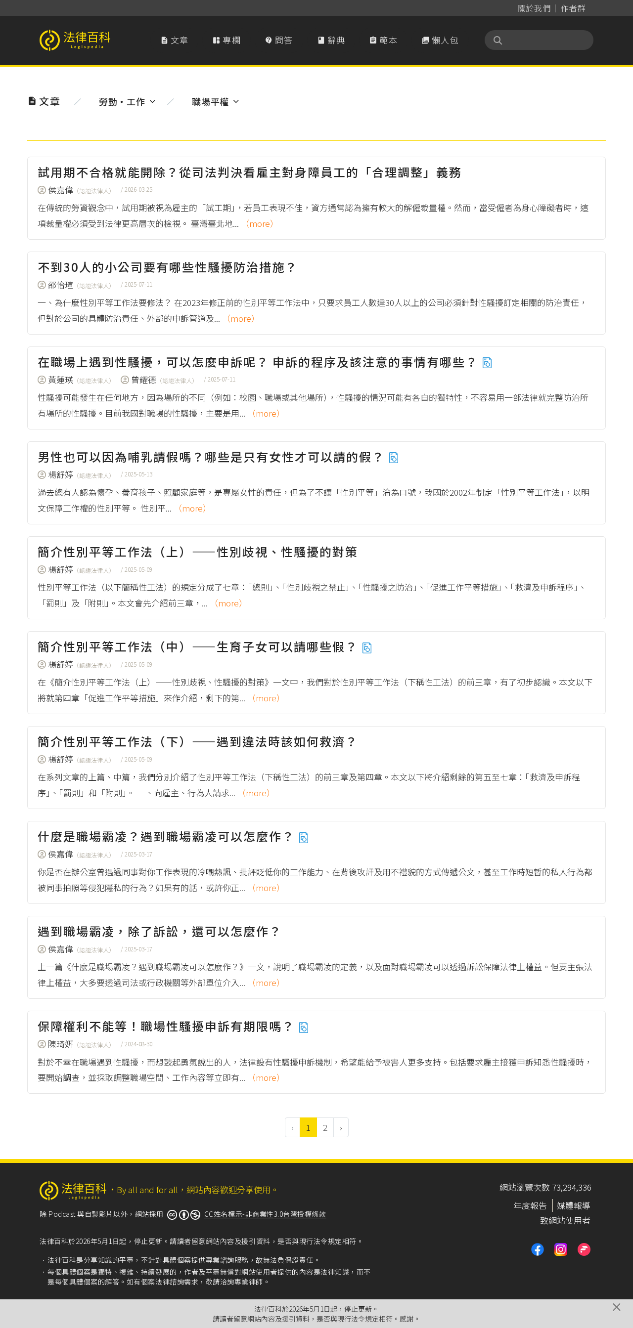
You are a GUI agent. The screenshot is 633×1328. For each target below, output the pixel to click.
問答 (279, 40)
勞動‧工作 (122, 101)
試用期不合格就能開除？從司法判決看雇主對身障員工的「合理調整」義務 (250, 171)
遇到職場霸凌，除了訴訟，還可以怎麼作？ (160, 931)
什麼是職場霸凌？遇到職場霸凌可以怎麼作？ (168, 836)
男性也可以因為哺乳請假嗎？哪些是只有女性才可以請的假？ (213, 456)
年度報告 (530, 1205)
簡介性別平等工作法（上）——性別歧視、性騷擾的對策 (198, 551)
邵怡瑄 (81, 284)
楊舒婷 (81, 474)
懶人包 (440, 40)
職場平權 (210, 101)
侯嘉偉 (81, 189)
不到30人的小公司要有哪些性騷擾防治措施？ (168, 266)
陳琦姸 (81, 1043)
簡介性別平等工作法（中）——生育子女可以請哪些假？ (200, 646)
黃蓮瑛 (81, 379)
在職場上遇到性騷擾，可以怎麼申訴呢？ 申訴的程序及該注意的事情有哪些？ (260, 361)
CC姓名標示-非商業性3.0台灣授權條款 (265, 1214)
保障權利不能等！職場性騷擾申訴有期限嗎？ (168, 1025)
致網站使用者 (565, 1220)
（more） (259, 223)
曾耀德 (164, 379)
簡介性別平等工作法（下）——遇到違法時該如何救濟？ (198, 741)
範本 (383, 40)
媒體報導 (573, 1205)
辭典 (331, 40)
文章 (174, 40)
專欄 (226, 40)
